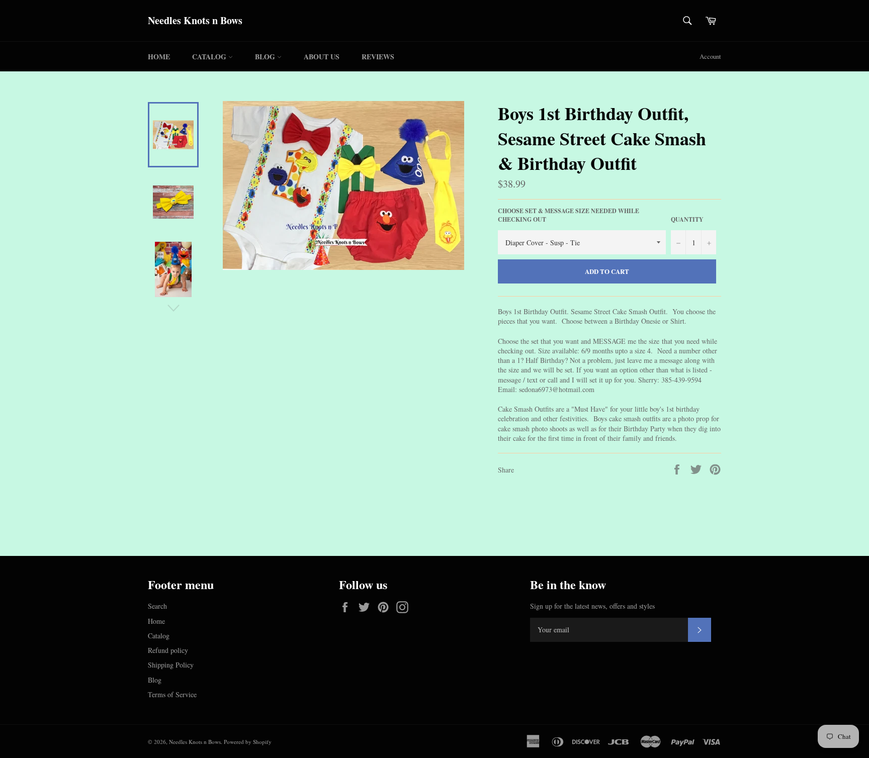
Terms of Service (172, 694)
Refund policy (168, 650)
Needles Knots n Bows (195, 21)
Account (710, 56)
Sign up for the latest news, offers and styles (592, 606)
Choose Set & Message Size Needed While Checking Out (568, 215)
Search (157, 606)
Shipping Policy (171, 665)
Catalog (210, 56)
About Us (321, 56)
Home (159, 56)
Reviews (378, 56)
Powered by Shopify (248, 741)
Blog (266, 56)
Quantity (687, 220)
